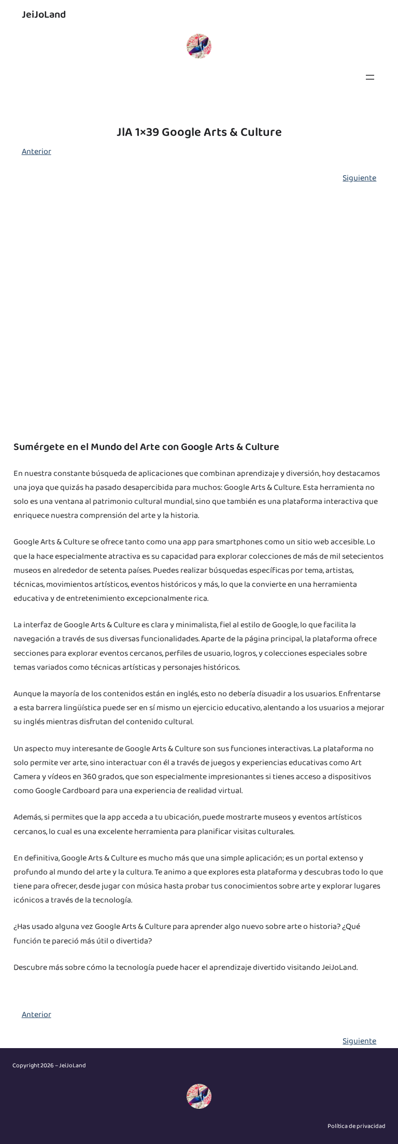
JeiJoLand (44, 14)
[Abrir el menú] (370, 77)
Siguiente (359, 178)
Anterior (36, 151)
